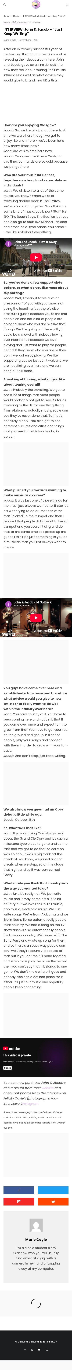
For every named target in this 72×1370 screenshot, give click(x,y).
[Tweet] (53, 1190)
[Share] (18, 1190)
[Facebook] (25, 1349)
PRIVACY (52, 1341)
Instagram (30, 1103)
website (48, 1088)
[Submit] (53, 1201)
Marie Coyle (9, 39)
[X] (32, 1349)
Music (6, 22)
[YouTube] (39, 1349)
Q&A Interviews (19, 22)
